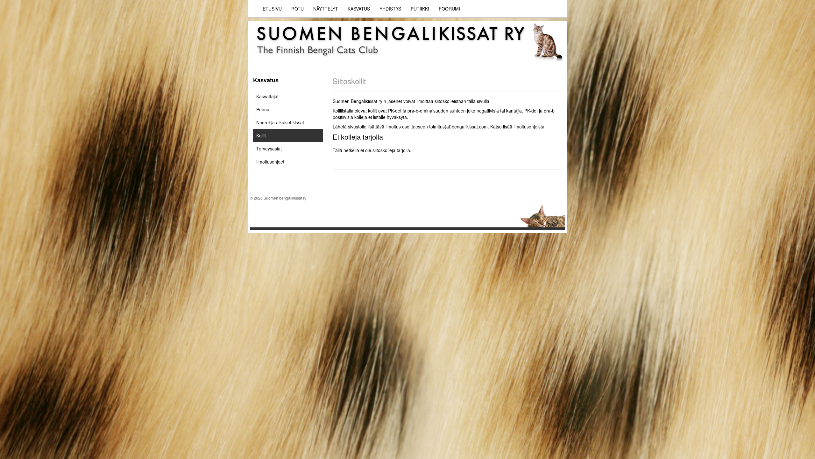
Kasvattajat (267, 96)
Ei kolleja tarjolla (358, 137)
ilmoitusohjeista (529, 126)
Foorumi (449, 8)
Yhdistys (390, 8)
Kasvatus (359, 8)
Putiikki (420, 8)
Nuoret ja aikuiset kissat (280, 122)
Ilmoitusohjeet (270, 161)
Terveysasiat (269, 148)
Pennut (263, 109)
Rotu (297, 8)
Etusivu (272, 8)
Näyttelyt (325, 8)
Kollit (261, 135)
